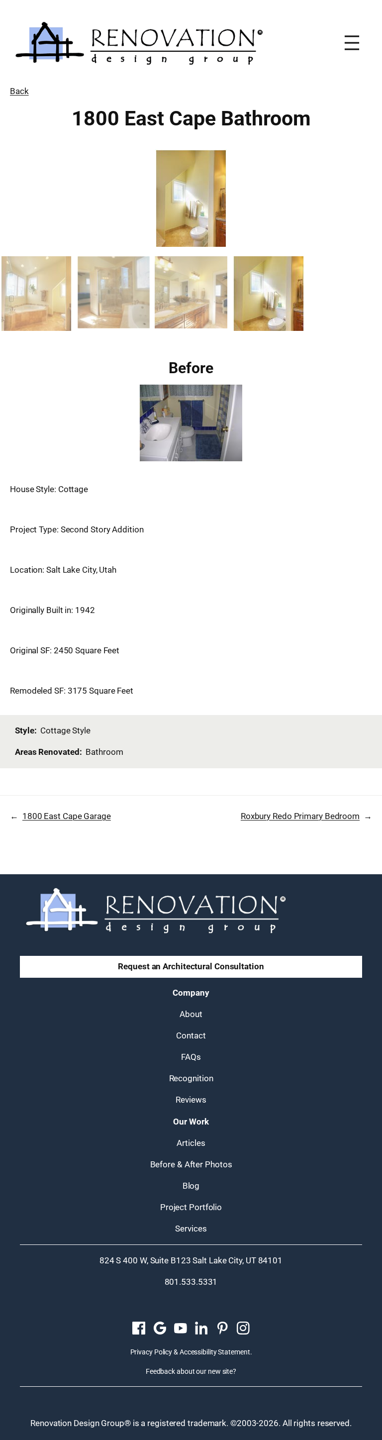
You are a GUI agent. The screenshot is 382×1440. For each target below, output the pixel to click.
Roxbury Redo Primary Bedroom (300, 816)
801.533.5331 (191, 1282)
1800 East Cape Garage (66, 816)
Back (19, 91)
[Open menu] (352, 42)
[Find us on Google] (159, 1328)
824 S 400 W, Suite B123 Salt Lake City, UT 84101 (191, 1260)
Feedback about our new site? (191, 1371)
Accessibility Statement (215, 1352)
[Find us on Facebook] (138, 1328)
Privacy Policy (151, 1352)
